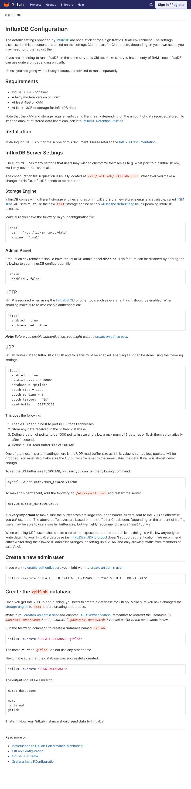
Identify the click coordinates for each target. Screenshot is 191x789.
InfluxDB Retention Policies (102, 121)
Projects (35, 4)
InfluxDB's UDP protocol (89, 537)
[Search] (151, 4)
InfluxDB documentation (137, 142)
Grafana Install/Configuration (33, 761)
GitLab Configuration (27, 751)
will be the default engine (120, 204)
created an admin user (41, 615)
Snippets (67, 4)
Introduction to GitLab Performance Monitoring (47, 746)
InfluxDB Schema (25, 756)
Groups (51, 4)
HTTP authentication (95, 615)
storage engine (16, 606)
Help (81, 4)
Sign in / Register (171, 5)
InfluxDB (62, 40)
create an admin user (111, 336)
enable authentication (43, 567)
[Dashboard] (14, 4)
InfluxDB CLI (65, 300)
